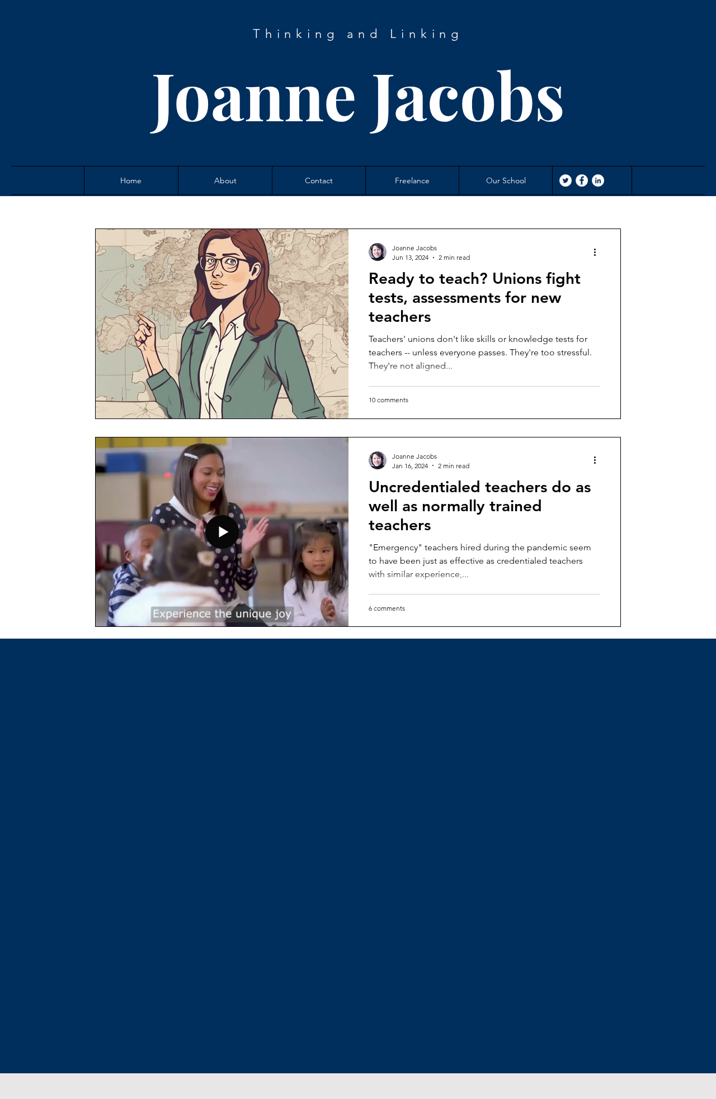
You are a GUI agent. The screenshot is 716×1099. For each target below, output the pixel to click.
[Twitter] (565, 180)
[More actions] (598, 252)
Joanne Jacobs (358, 94)
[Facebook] (582, 180)
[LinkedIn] (598, 180)
